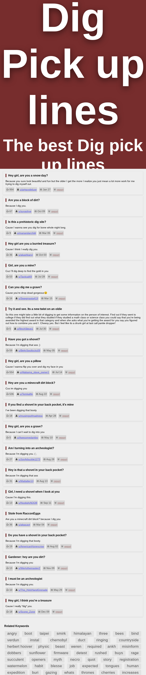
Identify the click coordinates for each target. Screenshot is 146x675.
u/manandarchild (26, 233)
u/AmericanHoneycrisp (31, 546)
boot (28, 633)
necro (75, 659)
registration (129, 659)
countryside (129, 640)
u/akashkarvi (26, 254)
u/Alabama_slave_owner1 (34, 372)
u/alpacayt (24, 524)
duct (81, 640)
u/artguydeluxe (28, 189)
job (72, 666)
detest (81, 653)
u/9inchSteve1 (25, 328)
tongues (112, 666)
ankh (112, 646)
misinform (130, 646)
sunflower (37, 653)
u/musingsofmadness (31, 415)
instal (34, 640)
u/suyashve (25, 211)
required (94, 646)
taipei (44, 633)
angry (12, 633)
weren (76, 646)
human (133, 666)
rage (135, 653)
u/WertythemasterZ (29, 568)
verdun (13, 640)
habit (39, 666)
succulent (15, 659)
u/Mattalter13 (26, 481)
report (60, 189)
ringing (102, 640)
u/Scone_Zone (27, 611)
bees (119, 633)
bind (135, 633)
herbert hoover (19, 646)
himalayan (82, 633)
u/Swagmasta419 (28, 298)
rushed (101, 653)
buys (119, 653)
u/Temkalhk (26, 394)
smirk (61, 633)
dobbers (14, 653)
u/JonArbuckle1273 (29, 459)
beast (60, 646)
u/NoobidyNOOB (28, 502)
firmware (61, 653)
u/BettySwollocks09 (29, 350)
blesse (56, 666)
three (103, 633)
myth (58, 659)
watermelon (17, 666)
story (107, 659)
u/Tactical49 (25, 276)
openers (39, 659)
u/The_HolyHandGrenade (33, 589)
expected (90, 666)
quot (91, 659)
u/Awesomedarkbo (27, 437)
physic (43, 646)
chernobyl (58, 640)
